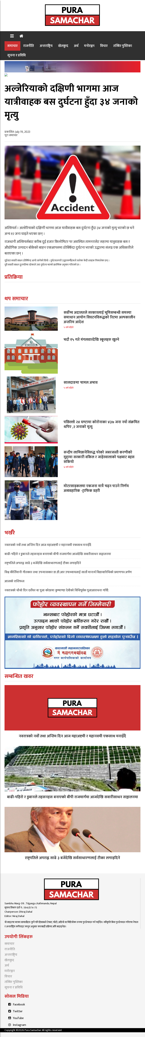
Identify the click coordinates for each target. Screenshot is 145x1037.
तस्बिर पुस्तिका (122, 46)
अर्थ (76, 46)
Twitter (18, 1011)
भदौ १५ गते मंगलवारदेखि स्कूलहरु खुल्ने (91, 340)
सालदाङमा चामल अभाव (81, 383)
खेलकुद (63, 46)
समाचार (12, 46)
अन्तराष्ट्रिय (46, 46)
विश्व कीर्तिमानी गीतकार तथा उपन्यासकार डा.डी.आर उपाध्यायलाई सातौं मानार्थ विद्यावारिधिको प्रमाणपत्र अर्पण (68, 572)
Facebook (19, 1004)
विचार (104, 46)
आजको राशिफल (14, 581)
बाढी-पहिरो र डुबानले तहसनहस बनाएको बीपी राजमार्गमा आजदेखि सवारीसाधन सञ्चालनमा (58, 554)
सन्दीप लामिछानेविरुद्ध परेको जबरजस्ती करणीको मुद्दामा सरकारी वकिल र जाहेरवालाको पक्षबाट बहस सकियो (99, 457)
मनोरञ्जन (89, 46)
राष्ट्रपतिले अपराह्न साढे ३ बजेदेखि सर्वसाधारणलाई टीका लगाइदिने (43, 563)
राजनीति (28, 46)
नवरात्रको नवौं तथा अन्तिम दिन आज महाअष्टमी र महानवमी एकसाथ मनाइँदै (48, 545)
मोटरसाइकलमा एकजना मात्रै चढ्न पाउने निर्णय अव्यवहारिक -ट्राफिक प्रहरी (96, 488)
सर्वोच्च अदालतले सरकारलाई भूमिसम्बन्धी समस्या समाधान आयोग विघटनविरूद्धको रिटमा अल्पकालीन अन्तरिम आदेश (99, 317)
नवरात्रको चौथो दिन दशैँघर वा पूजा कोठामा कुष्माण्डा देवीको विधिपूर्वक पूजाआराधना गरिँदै (56, 590)
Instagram (19, 1025)
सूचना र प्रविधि (16, 55)
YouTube (18, 1018)
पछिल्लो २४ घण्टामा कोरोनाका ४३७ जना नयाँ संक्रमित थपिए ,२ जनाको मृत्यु (102, 424)
